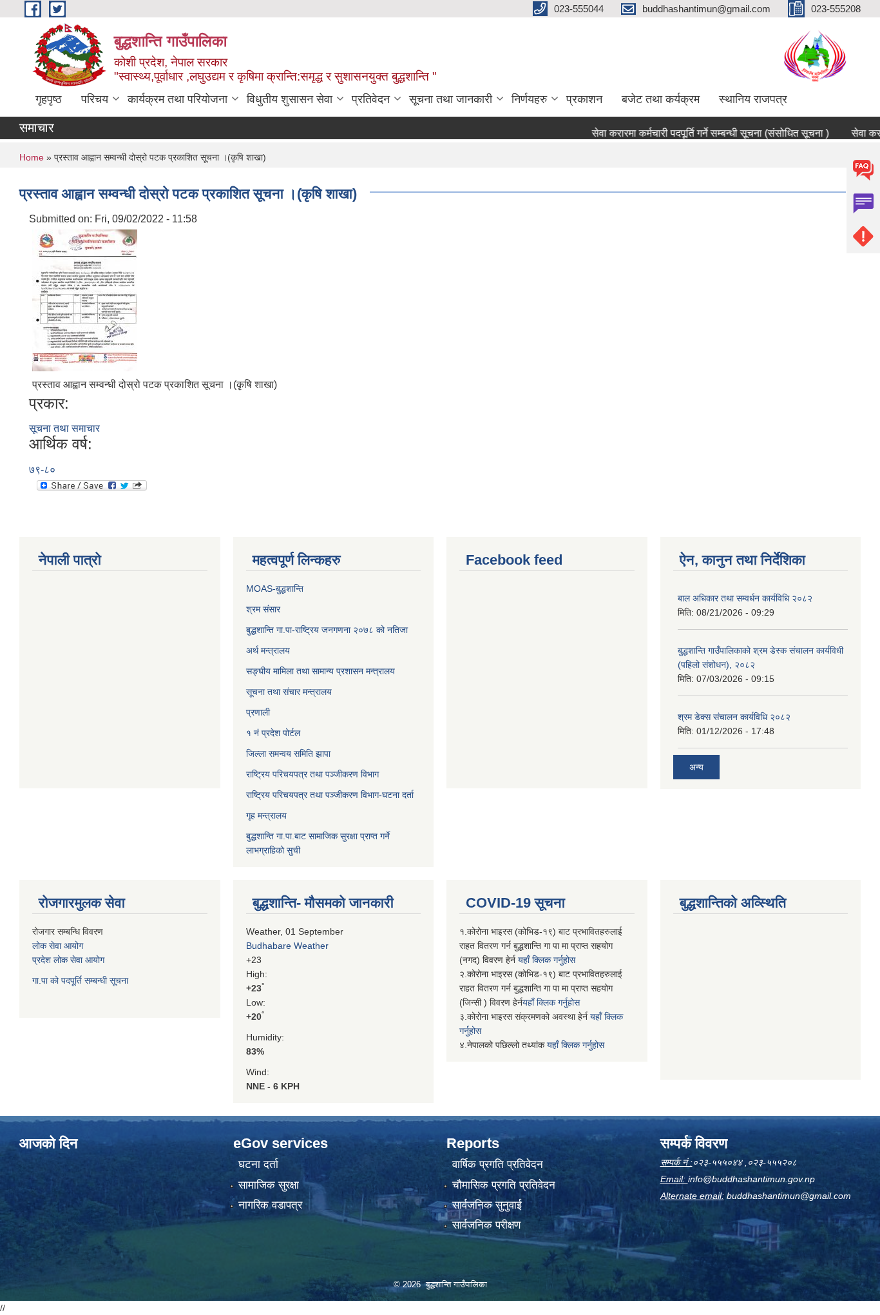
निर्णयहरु (529, 99)
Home (31, 157)
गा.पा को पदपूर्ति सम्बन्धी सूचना (80, 980)
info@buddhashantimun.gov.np (751, 1179)
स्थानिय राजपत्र (753, 99)
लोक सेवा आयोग (57, 945)
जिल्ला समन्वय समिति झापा (288, 753)
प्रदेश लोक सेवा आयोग (68, 960)
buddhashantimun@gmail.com (789, 1196)
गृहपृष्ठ (48, 99)
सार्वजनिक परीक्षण (486, 1225)
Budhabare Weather (287, 945)
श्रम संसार (263, 609)
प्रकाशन (584, 99)
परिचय (94, 99)
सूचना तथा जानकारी (450, 99)
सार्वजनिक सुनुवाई (487, 1205)
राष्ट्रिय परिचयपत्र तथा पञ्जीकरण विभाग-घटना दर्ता (330, 795)
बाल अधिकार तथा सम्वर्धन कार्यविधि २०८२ (745, 598)
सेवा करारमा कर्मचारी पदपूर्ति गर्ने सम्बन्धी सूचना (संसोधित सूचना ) (691, 133)
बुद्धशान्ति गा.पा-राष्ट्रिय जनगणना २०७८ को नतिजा (327, 630)
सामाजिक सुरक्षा (268, 1185)
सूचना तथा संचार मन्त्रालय (289, 692)
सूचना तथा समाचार (64, 428)
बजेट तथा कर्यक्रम (661, 99)
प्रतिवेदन (371, 99)
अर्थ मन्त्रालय (268, 650)
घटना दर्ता (258, 1164)
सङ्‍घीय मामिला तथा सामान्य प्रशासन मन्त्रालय (320, 671)
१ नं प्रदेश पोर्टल (273, 733)
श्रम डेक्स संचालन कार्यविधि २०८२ (734, 717)
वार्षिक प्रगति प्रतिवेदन (497, 1164)
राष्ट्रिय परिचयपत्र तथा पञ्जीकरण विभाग (312, 774)
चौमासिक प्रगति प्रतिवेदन (503, 1185)
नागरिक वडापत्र (270, 1205)
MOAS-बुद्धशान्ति (274, 588)
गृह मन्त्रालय (266, 815)
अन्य (696, 767)
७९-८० (42, 469)
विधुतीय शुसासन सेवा (289, 99)
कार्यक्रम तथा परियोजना (177, 99)
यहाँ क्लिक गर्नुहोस (546, 960)
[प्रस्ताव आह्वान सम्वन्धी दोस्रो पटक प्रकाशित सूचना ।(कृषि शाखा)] (84, 299)
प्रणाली (258, 712)
